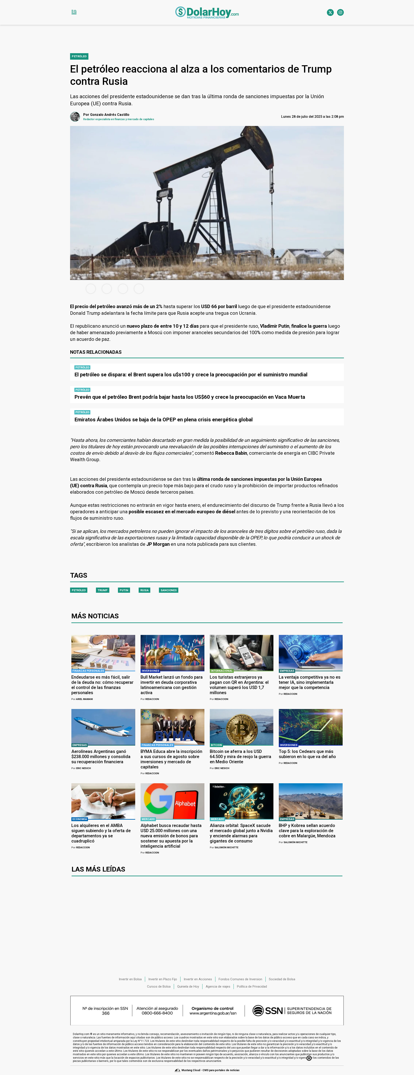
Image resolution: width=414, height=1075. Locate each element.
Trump (103, 590)
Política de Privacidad (252, 986)
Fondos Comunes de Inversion (240, 979)
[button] (74, 12)
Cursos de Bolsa (159, 986)
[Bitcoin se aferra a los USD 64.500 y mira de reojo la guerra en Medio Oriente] (242, 727)
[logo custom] (207, 12)
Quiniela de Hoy (188, 986)
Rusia (144, 590)
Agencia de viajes (218, 986)
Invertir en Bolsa (130, 979)
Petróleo (79, 590)
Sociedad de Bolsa (282, 979)
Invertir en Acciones (198, 979)
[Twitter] (330, 12)
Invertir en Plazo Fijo (162, 979)
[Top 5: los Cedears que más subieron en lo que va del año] (311, 727)
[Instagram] (340, 12)
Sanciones (169, 590)
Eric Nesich (81, 768)
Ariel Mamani (82, 699)
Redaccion (150, 699)
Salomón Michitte (224, 847)
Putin (124, 590)
